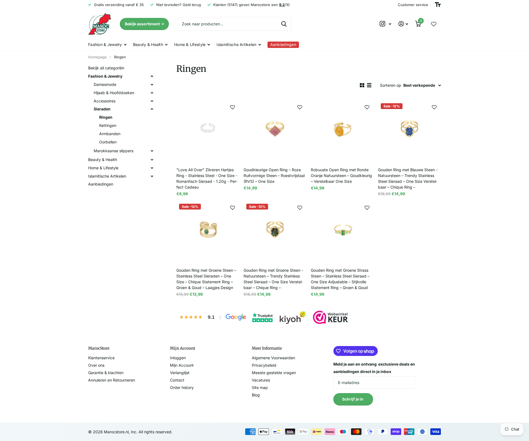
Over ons (96, 365)
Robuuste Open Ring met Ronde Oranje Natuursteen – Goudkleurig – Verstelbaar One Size (341, 175)
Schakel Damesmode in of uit (151, 84)
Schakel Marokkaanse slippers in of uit (151, 150)
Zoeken (284, 24)
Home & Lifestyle (190, 44)
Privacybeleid (264, 365)
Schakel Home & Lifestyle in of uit (151, 167)
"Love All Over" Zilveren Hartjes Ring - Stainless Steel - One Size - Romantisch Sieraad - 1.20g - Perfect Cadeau (206, 178)
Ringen (105, 117)
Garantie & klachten (105, 372)
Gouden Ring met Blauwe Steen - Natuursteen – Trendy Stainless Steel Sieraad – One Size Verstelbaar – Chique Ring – (408, 178)
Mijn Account (182, 365)
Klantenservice (101, 357)
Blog (256, 395)
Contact (177, 380)
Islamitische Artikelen (236, 44)
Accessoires (104, 101)
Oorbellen (108, 142)
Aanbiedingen (100, 184)
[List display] (369, 85)
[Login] (403, 24)
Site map (260, 387)
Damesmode (105, 84)
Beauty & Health (148, 44)
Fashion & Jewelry (105, 44)
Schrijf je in (353, 399)
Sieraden (102, 109)
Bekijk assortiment (143, 23)
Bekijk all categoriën (106, 68)
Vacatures (261, 380)
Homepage (97, 57)
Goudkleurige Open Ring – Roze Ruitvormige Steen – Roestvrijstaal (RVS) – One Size (274, 175)
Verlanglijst (180, 372)
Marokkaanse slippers (113, 150)
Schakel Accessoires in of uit (151, 101)
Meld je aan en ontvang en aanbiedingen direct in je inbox (374, 368)
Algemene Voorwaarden (273, 357)
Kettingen (107, 125)
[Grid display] (362, 85)
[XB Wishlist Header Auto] (434, 24)
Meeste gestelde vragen (274, 372)
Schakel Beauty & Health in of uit (151, 159)
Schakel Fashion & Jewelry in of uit (151, 76)
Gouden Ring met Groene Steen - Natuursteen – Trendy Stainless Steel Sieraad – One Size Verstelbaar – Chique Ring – (273, 279)
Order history (182, 387)
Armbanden (109, 133)
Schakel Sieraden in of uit (151, 109)
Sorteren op (390, 85)
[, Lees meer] (385, 24)
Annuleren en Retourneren (111, 380)
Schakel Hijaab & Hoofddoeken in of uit (151, 92)
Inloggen (178, 357)
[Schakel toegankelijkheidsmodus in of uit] (438, 4)
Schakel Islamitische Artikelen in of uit (151, 176)
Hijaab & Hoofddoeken (114, 92)
